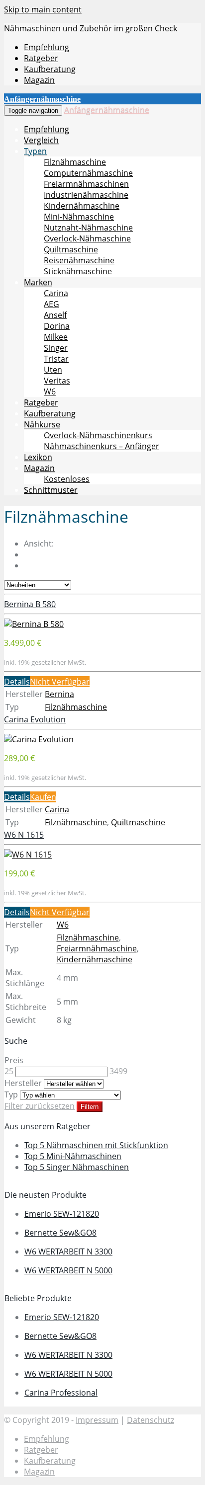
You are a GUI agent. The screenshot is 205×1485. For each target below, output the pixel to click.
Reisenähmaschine (79, 260)
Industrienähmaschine (86, 194)
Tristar (56, 358)
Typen (35, 151)
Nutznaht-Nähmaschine (88, 227)
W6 (50, 391)
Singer (56, 347)
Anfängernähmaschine (106, 109)
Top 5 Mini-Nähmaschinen (72, 1156)
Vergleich (41, 140)
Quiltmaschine (71, 249)
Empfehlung (46, 47)
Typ (11, 1094)
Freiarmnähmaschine (97, 948)
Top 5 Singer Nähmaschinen (76, 1167)
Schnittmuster (51, 489)
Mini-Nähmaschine (79, 216)
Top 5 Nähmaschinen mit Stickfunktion (96, 1145)
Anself (55, 315)
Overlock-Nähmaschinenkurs (98, 435)
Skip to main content (43, 9)
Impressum (97, 1419)
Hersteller (23, 1083)
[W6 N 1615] (28, 854)
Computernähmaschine (88, 172)
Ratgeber (41, 58)
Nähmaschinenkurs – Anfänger (101, 446)
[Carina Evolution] (39, 739)
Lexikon (38, 457)
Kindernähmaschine (81, 205)
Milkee (56, 336)
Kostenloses (67, 478)
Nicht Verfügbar (60, 681)
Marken (38, 282)
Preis (13, 1060)
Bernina (59, 694)
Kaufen (43, 796)
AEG (51, 304)
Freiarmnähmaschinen (86, 183)
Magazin (39, 80)
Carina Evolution (35, 719)
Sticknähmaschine (78, 271)
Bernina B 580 (30, 604)
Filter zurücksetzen (39, 1105)
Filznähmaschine (75, 161)
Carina (56, 293)
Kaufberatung (50, 69)
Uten (53, 369)
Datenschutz (150, 1419)
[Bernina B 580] (34, 624)
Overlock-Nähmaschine (87, 238)
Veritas (57, 380)
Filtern (90, 1106)
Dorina (57, 325)
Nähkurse (42, 424)
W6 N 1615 (24, 834)
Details (17, 681)
